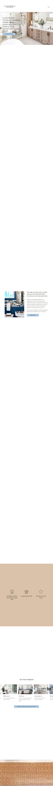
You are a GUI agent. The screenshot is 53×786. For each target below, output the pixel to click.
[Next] (49, 689)
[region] (26, 693)
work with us (33, 315)
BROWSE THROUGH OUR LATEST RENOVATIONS (26, 706)
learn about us (9, 34)
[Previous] (3, 689)
